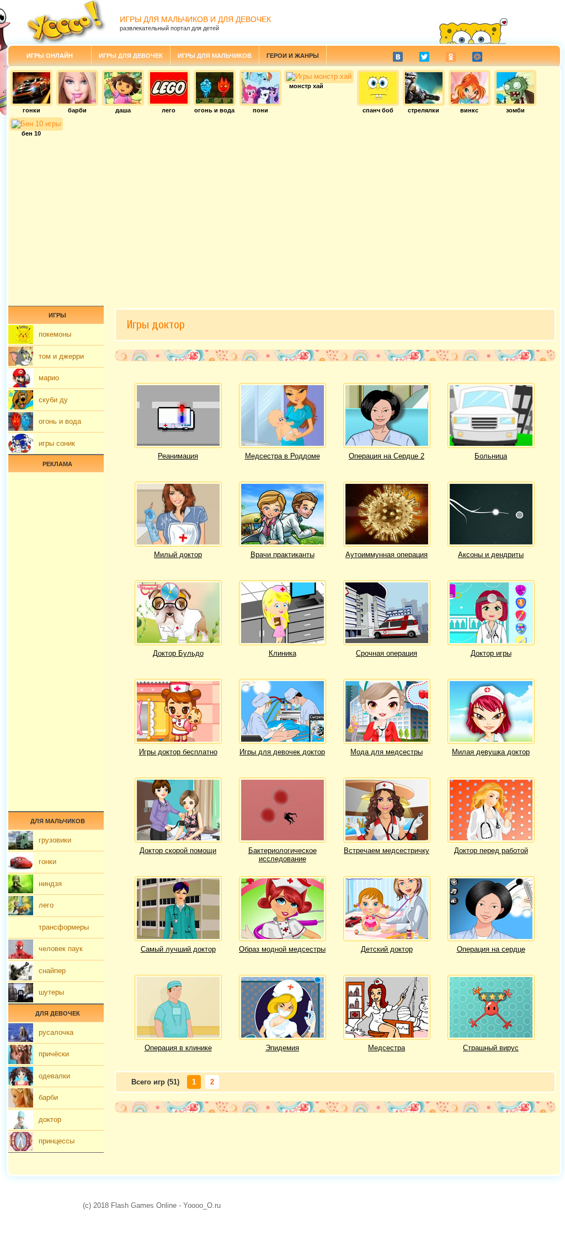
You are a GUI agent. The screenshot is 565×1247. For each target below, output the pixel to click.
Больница (491, 456)
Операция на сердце (491, 949)
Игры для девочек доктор (282, 752)
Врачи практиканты (282, 554)
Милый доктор (178, 554)
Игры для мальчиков (215, 55)
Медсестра (386, 1048)
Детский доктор (387, 949)
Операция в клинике (178, 1048)
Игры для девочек (131, 55)
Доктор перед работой (491, 850)
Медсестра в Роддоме (282, 456)
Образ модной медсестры (282, 949)
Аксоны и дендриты (491, 554)
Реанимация (178, 456)
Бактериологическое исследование (282, 854)
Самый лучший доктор (178, 949)
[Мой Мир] (477, 57)
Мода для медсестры (386, 752)
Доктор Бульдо (178, 653)
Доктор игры (491, 653)
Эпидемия (282, 1048)
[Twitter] (424, 57)
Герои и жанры (292, 55)
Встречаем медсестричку (386, 850)
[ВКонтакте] (398, 57)
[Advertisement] (284, 218)
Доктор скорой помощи (178, 850)
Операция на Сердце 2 (386, 456)
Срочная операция (386, 653)
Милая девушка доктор (491, 752)
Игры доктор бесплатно (178, 752)
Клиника (282, 653)
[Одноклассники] (451, 57)
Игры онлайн (49, 55)
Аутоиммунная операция (386, 554)
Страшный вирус (491, 1048)
